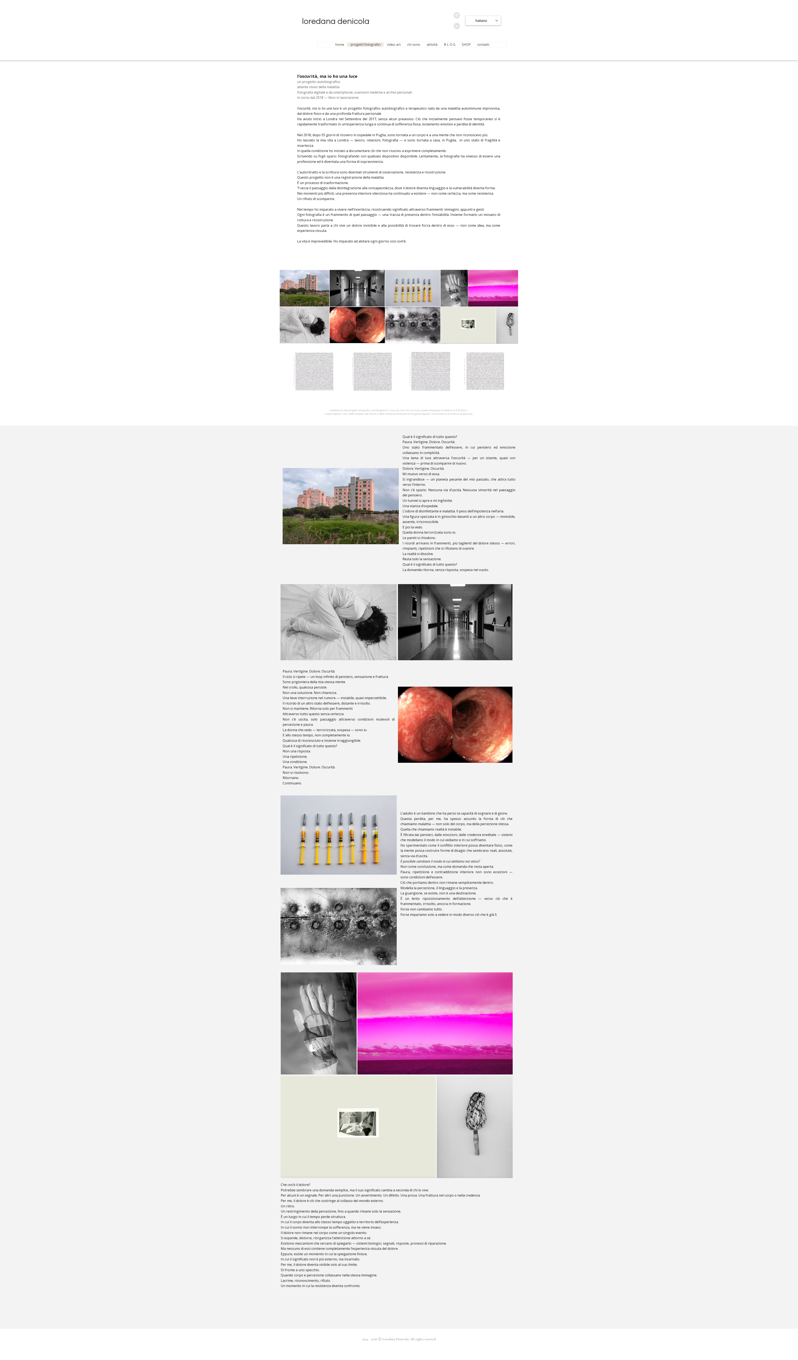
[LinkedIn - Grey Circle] (457, 26)
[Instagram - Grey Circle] (457, 15)
